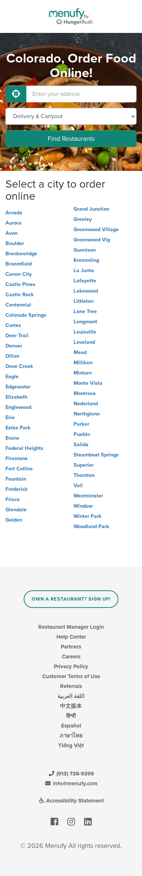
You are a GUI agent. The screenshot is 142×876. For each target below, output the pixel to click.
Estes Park (18, 428)
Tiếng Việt (71, 745)
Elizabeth (16, 397)
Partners (71, 646)
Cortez (13, 325)
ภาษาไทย (71, 735)
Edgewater (18, 387)
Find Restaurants (71, 139)
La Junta (84, 270)
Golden (13, 520)
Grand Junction (91, 209)
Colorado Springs (25, 315)
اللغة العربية (71, 696)
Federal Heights (24, 448)
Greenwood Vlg (92, 240)
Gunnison (85, 250)
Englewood (18, 407)
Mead (80, 352)
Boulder (14, 243)
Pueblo (82, 434)
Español (71, 725)
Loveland (84, 342)
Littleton (84, 301)
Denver (13, 346)
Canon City (18, 274)
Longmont (85, 322)
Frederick (16, 489)
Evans (12, 438)
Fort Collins (19, 469)
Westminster (88, 496)
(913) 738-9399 (74, 773)
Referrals (71, 686)
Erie (10, 417)
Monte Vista (88, 383)
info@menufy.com (74, 783)
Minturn (83, 373)
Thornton (84, 475)
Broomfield (18, 264)
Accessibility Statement (74, 800)
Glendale (16, 510)
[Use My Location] (16, 94)
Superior (84, 465)
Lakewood (86, 291)
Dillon (12, 356)
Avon (11, 233)
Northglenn (87, 414)
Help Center (71, 636)
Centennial (18, 305)
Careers (71, 656)
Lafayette (85, 281)
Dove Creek (19, 366)
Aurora (13, 223)
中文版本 (71, 706)
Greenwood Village (96, 229)
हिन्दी (71, 716)
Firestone (16, 458)
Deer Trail (16, 335)
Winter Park (88, 516)
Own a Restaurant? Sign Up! (71, 599)
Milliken (83, 363)
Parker (81, 424)
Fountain (15, 479)
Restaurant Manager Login (71, 627)
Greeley (83, 219)
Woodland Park (91, 526)
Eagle (12, 376)
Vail (78, 485)
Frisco (12, 499)
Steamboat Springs (96, 455)
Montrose (85, 393)
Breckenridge (21, 254)
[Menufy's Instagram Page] (71, 822)
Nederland (86, 404)
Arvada (13, 213)
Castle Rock (19, 295)
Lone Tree (85, 311)
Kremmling (86, 260)
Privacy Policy (71, 666)
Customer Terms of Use (71, 676)
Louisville (85, 332)
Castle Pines (20, 284)
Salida (81, 444)
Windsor (83, 506)
